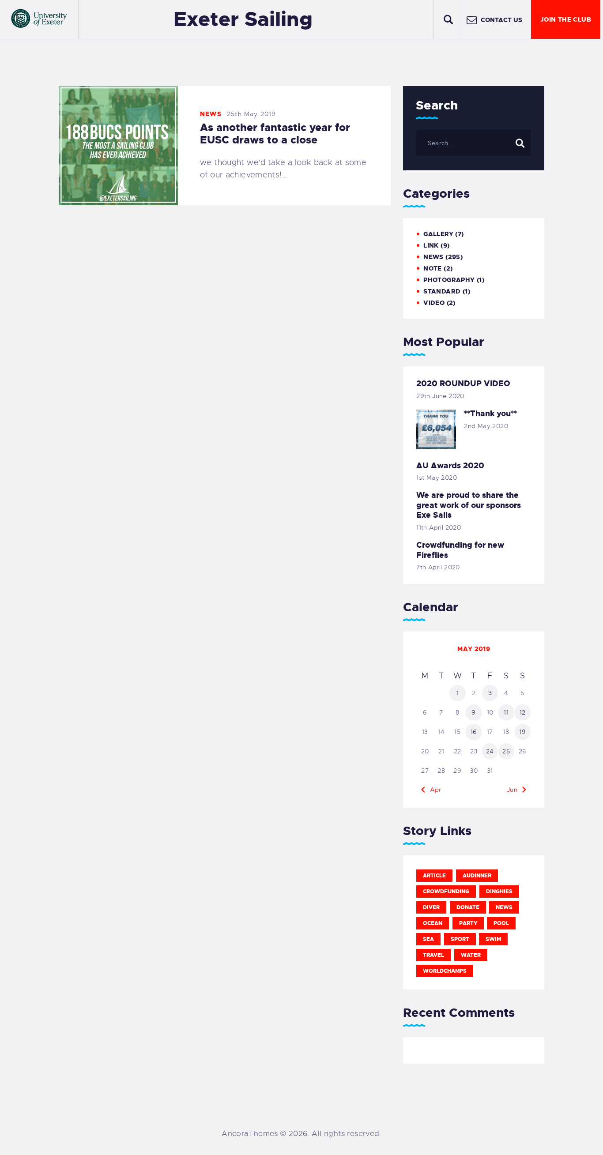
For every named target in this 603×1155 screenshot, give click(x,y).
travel (433, 955)
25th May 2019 (251, 114)
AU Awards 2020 (450, 466)
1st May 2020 (436, 478)
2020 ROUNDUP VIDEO (463, 384)
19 (522, 732)
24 (490, 751)
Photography (449, 280)
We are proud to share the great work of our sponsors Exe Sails (468, 505)
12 (523, 712)
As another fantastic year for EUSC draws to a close (275, 133)
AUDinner (477, 875)
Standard (441, 291)
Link (431, 245)
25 (506, 751)
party (468, 923)
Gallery (438, 234)
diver (431, 907)
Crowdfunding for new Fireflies (460, 550)
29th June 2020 (440, 396)
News (211, 114)
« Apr (433, 790)
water (471, 955)
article (434, 875)
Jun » (515, 790)
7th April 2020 (438, 567)
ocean (432, 923)
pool (501, 923)
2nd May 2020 (486, 426)
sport (460, 939)
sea (428, 939)
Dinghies (499, 891)
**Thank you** (490, 414)
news (504, 907)
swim (493, 939)
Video (434, 303)
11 (506, 712)
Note (432, 268)
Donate (467, 907)
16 (474, 732)
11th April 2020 (438, 527)
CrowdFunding (446, 891)
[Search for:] (473, 142)
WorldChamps (445, 970)
